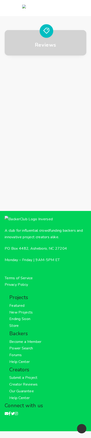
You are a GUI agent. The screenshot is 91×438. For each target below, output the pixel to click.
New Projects (21, 312)
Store (14, 325)
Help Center (19, 361)
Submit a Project (23, 377)
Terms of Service (19, 278)
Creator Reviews (23, 384)
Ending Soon (19, 318)
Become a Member (25, 341)
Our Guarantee (21, 391)
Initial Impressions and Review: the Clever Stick (45, 144)
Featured (16, 305)
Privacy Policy (16, 284)
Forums (15, 355)
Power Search (21, 348)
